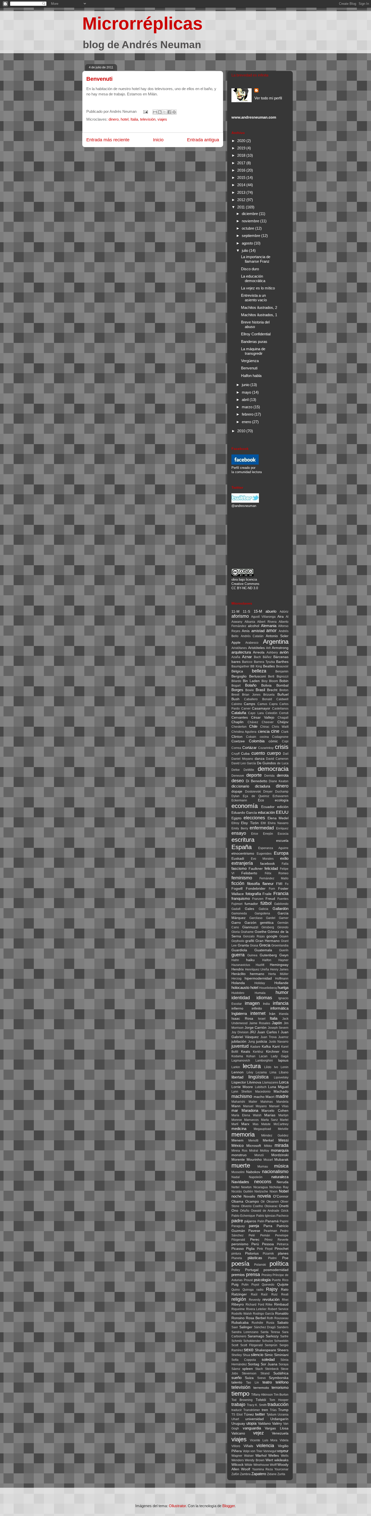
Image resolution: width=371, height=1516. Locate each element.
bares (236, 662)
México (237, 1145)
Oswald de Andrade (265, 1210)
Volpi (246, 1451)
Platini (272, 1258)
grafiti (249, 941)
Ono (234, 1210)
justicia (261, 1041)
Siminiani (281, 1355)
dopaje (236, 791)
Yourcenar (281, 1469)
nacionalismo (275, 1171)
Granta (243, 945)
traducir (236, 1410)
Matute (266, 1124)
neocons (262, 1181)
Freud (270, 899)
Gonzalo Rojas (253, 936)
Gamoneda (239, 913)
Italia (134, 119)
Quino (235, 1289)
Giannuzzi (250, 927)
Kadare (255, 1046)
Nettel (235, 1187)
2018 (241, 155)
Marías (269, 1115)
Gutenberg (268, 955)
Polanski (260, 1264)
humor (282, 992)
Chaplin (237, 722)
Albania (250, 622)
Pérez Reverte (276, 1239)
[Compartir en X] (164, 112)
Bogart (236, 685)
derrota (282, 775)
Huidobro (237, 993)
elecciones (254, 817)
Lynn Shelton (241, 1091)
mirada (281, 1145)
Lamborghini (264, 1060)
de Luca (282, 763)
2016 (241, 170)
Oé (263, 1201)
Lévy (250, 1072)
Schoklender (252, 1341)
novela (264, 1196)
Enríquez (282, 828)
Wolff (273, 1465)
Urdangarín (279, 1419)
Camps (249, 704)
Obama (237, 1201)
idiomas (264, 997)
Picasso (237, 1249)
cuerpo (274, 753)
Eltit (263, 823)
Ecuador (268, 807)
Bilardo (236, 681)
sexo (248, 1349)
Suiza (249, 1378)
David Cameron (277, 759)
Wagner (236, 1455)
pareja (254, 1226)
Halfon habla (251, 375)
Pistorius (252, 1253)
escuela (282, 841)
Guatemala (263, 950)
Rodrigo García (263, 1313)
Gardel (270, 918)
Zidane (272, 1474)
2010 (241, 431)
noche (236, 1196)
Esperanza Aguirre (273, 848)
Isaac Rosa (242, 1018)
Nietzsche (261, 1191)
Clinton (237, 737)
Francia (280, 893)
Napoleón (255, 1177)
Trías (273, 1410)
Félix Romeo (276, 873)
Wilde (248, 1465)
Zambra (245, 1474)
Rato (284, 1289)
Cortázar (249, 747)
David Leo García (243, 763)
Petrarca (282, 1244)
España (241, 847)
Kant (276, 1046)
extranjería (242, 863)
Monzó (259, 1155)
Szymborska (278, 1378)
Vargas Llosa (276, 1428)
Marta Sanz (269, 1120)
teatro (267, 1382)
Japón (277, 1023)
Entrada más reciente (107, 139)
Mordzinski (279, 1155)
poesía (240, 1263)
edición (282, 807)
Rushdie (257, 1322)
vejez (258, 1433)
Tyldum (271, 1414)
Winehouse (261, 1465)
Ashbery (272, 652)
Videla (284, 1440)
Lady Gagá (279, 1056)
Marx (245, 1124)
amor (271, 630)
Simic (268, 1355)
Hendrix (237, 969)
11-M (235, 611)
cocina (264, 737)
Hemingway (279, 965)
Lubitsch (261, 1087)
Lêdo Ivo (271, 1067)
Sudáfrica (280, 1373)
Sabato (282, 1322)
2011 (241, 207)
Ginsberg (267, 927)
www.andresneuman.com (253, 117)
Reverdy (254, 1300)
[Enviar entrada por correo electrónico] (145, 111)
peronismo (239, 1244)
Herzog (236, 978)
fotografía (253, 893)
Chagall (283, 717)
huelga (283, 987)
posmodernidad (275, 1270)
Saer (234, 1327)
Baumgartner (240, 666)
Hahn (235, 960)
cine (275, 731)
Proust (248, 1280)
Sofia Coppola (243, 1360)
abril (246, 399)
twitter (260, 1414)
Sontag (253, 1364)
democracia (273, 768)
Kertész (258, 1051)
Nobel (283, 1191)
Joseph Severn (278, 1028)
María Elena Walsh (246, 1115)
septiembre (251, 235)
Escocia (283, 833)
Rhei (285, 1300)
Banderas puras (254, 341)
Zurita (281, 1474)
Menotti (253, 1140)
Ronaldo (281, 1313)
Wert (269, 1460)
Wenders (237, 1460)
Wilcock (237, 1465)
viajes (162, 119)
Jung (251, 1041)
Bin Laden (251, 681)
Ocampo (252, 1201)
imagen (252, 1003)
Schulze (267, 1341)
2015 (241, 177)
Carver (246, 708)
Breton (283, 690)
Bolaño (250, 685)
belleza (259, 670)
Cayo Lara (255, 713)
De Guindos (266, 763)
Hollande (281, 983)
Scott (234, 1345)
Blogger (228, 1506)
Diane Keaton (278, 781)
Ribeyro (237, 1304)
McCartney (281, 1124)
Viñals (248, 1446)
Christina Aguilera (243, 732)
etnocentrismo (242, 853)
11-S (246, 611)
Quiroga (248, 1289)
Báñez (267, 657)
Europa (281, 853)
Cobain (251, 737)
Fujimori (237, 904)
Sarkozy (272, 1336)
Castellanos (280, 708)
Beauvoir (282, 666)
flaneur (268, 883)
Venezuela (280, 1433)
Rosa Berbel (256, 1318)
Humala (260, 993)
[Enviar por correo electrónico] (154, 112)
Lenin (284, 1067)
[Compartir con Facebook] (169, 112)
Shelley (236, 1355)
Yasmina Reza (262, 1469)
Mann (236, 1106)
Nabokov (253, 1172)
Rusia (270, 1322)
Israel (262, 1018)
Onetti (283, 1206)
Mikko (268, 1146)
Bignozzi (282, 676)
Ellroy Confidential (256, 334)
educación (266, 812)
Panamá (272, 1221)
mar (234, 1110)
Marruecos (251, 1120)
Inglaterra (239, 1013)
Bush (235, 699)
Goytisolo (237, 941)
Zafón (235, 1474)
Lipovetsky (281, 1077)
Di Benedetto (256, 781)
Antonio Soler (277, 636)
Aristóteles (256, 648)
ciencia (264, 731)
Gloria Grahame (242, 932)
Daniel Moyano (242, 759)
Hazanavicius (240, 965)
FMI (279, 884)
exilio (284, 858)
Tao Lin (252, 1382)
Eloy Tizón (249, 823)
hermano (257, 974)
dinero (114, 119)
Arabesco (251, 642)
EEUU (282, 812)
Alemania (268, 626)
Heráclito (238, 974)
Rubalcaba (240, 1322)
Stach (259, 1369)
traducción (278, 1404)
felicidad (271, 868)
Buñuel (282, 694)
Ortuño (244, 1210)
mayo (247, 392)
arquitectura (241, 652)
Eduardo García (244, 813)
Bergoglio (239, 676)
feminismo (241, 877)
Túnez (249, 1414)
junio (246, 385)
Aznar (247, 657)
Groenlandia (279, 945)
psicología (262, 1280)
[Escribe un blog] (159, 112)
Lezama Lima (266, 1072)
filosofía (253, 883)
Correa (236, 748)
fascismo (239, 868)
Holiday (259, 983)
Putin (245, 1284)
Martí (234, 1124)
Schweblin (281, 1341)
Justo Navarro (279, 1041)
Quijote (282, 1284)
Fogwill (237, 888)
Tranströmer (251, 1410)
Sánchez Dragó (265, 1327)
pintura (236, 1253)
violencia (265, 1445)
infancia (280, 1003)
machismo (241, 1096)
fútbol (266, 903)
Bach (257, 657)
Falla (285, 863)
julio (245, 250)
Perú (255, 1244)
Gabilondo (281, 904)
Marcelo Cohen (274, 1111)
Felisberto (249, 873)
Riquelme (238, 1309)
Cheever (268, 722)
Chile (253, 726)
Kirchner (272, 1051)
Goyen (283, 936)
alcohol (253, 626)
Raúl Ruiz (269, 1294)
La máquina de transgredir (253, 351)
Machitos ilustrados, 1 (259, 315)
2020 (241, 141)
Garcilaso (255, 918)
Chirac (264, 726)
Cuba (245, 753)
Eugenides (264, 853)
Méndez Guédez (275, 1135)
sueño (236, 1377)
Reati (284, 1294)
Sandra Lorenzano (244, 1332)
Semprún (271, 1345)
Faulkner (256, 869)
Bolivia (266, 685)
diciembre (250, 213)
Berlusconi (257, 676)
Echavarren (280, 796)
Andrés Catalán (252, 636)
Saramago (256, 1336)
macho (259, 1097)
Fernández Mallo (274, 878)
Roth (270, 1318)
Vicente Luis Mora (264, 1440)
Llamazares (270, 1082)
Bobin (283, 681)
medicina (238, 1128)
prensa (253, 1274)
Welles (273, 1455)
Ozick (284, 1210)
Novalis (249, 1196)
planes (283, 1253)
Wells (284, 1455)
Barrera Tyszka (264, 662)
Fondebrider (256, 888)
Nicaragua (260, 1187)
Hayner (283, 960)
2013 (241, 192)
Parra (267, 1226)
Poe (285, 1258)
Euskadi (237, 858)
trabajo (238, 1404)
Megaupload (262, 1129)
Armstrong (280, 648)
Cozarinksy (266, 748)
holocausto (240, 987)
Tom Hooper (278, 1400)
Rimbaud (281, 1304)
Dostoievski (253, 791)
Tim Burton (281, 1394)
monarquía (279, 1150)
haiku (250, 960)
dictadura (262, 786)
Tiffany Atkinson (262, 1394)
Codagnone (280, 737)
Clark (284, 732)
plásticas (255, 1258)
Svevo (261, 1378)
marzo (247, 407)
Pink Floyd (265, 1249)
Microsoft (253, 1146)
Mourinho (254, 1159)
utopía (251, 1423)
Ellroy (235, 823)
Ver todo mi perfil (268, 98)
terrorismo (280, 1387)
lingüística (258, 1076)
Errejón (268, 833)
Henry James (279, 969)
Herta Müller (278, 974)
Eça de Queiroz (256, 796)
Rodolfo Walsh (241, 1313)
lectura (252, 1066)
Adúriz (284, 611)
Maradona (250, 1110)
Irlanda (283, 1014)
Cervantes (239, 717)
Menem (237, 1140)
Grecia (264, 945)
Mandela (282, 1101)
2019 (241, 148)
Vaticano (238, 1433)
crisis (281, 746)
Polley (235, 1270)
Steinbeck (272, 1369)
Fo (286, 884)
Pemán (265, 1235)
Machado (281, 1091)
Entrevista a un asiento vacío (254, 297)
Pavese (254, 1231)
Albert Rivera (267, 622)
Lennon (237, 1072)
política (279, 1263)
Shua (246, 1355)
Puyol (255, 1284)
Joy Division (240, 1032)
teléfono (282, 1382)
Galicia (263, 909)
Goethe (261, 932)
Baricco (247, 662)
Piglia (250, 1249)
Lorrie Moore (242, 1087)
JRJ (253, 1032)
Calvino (236, 704)
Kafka (266, 1046)
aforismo (240, 616)
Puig (234, 1284)
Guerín (283, 950)
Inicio (158, 139)
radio (259, 1289)
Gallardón (280, 908)
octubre (248, 228)
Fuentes (282, 899)
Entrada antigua (203, 139)
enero (247, 422)
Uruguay (238, 1423)
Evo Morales (262, 858)
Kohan (250, 1056)
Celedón (271, 713)
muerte (240, 1165)
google (272, 936)
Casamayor (261, 708)
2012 (241, 200)
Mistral (253, 1150)
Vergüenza (250, 361)
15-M (258, 611)
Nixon (274, 1191)
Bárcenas (280, 657)
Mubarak (281, 1159)
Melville (283, 1129)
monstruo (239, 1155)
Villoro (235, 1446)
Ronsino (238, 1318)
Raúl (254, 1294)
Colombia (256, 741)
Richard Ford (255, 1304)
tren (265, 1410)
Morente (238, 1159)
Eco (261, 800)
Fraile (267, 894)
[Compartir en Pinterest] (174, 112)
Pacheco (282, 1215)
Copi (285, 741)
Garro (236, 923)
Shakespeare (265, 1350)
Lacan (263, 1056)
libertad (237, 1077)
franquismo (240, 898)
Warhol (261, 1455)
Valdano (264, 1423)
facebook (267, 863)
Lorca (283, 1082)
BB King (256, 666)
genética (267, 923)
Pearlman (270, 1231)
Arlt (268, 648)
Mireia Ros (239, 1150)
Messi (283, 1140)
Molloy (264, 1150)
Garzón (250, 923)
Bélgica (237, 671)
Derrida (269, 775)
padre (237, 1220)
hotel (124, 119)
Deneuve (237, 775)
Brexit (235, 694)
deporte (254, 775)
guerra (238, 954)
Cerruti (283, 713)
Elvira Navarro (278, 823)
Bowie (249, 690)
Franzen (257, 899)
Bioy (264, 681)
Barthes (282, 662)
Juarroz (283, 1037)
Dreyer (268, 791)
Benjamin (281, 671)
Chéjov (282, 722)
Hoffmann (281, 978)
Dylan (235, 796)
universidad (254, 1419)
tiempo (240, 1393)
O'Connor (280, 1196)
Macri (270, 1097)
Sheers (282, 1350)
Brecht (272, 690)
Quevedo (268, 1284)
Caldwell (282, 699)
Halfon (266, 960)
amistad (257, 631)
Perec (254, 1239)
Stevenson (249, 1373)
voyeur (282, 1451)
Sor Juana (269, 1364)
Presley (266, 1275)
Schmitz (236, 1341)
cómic (273, 741)
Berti (271, 676)
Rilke (269, 1304)
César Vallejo (262, 717)
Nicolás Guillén (242, 1191)
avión (284, 652)
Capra (273, 704)
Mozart (268, 1159)
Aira (280, 616)
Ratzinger (239, 1294)
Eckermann (239, 800)
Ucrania (283, 1414)
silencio (257, 1354)
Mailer (253, 1101)
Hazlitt (260, 965)
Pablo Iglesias (266, 1215)
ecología (281, 800)
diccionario (240, 786)
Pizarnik (268, 1253)
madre (282, 1096)
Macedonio (263, 1091)
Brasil (260, 690)
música (281, 1166)
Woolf (245, 1469)
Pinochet (281, 1249)
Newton (246, 1187)
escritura (242, 839)
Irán (272, 1014)
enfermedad (262, 827)
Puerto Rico (280, 1280)
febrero (248, 414)
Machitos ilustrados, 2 (259, 307)
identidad (240, 997)
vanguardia (252, 1428)
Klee (285, 1051)
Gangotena (262, 913)
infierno (237, 1008)
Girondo (282, 927)
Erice (254, 833)
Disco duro (250, 269)
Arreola (258, 652)
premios (238, 1275)
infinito (257, 1008)
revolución (270, 1299)
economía (244, 805)
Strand (265, 1373)
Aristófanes (239, 648)
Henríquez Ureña (257, 969)
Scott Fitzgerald (251, 1345)
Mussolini (238, 1172)
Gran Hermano (267, 941)
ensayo (238, 833)
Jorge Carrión (256, 1028)
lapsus (283, 1060)
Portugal (251, 1270)
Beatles (269, 666)
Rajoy (272, 1289)
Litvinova (254, 1082)
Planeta (236, 1258)
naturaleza (279, 1177)
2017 (241, 163)
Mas (255, 1124)
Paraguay (238, 1226)
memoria (243, 1134)
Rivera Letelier (256, 1309)
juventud (240, 1046)
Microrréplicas (142, 23)
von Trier (256, 1451)
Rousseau (281, 1318)
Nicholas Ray (278, 1187)
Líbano (283, 1072)
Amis (246, 631)
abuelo (271, 611)
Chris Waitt (280, 726)
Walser (249, 1455)
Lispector (238, 1082)
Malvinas (266, 1101)
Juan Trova (268, 1037)
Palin (260, 1221)
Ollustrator (177, 1506)
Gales (249, 909)
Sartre (284, 1336)
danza (259, 759)
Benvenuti (99, 79)
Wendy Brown (254, 1460)
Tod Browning (242, 1400)
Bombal (282, 685)
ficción (237, 883)
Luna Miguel (278, 1087)
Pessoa (268, 1244)
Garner (283, 918)
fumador (251, 904)
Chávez (253, 722)
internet (258, 1013)
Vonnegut (269, 1451)
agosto (248, 243)
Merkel (268, 1140)
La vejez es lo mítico (258, 288)
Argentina (275, 641)
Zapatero (258, 1474)
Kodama (237, 1056)
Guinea (252, 955)
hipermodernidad (258, 978)
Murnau (262, 1166)
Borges (237, 690)
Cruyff (235, 753)
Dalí (285, 753)
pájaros (250, 1221)
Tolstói (261, 1400)
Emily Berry (239, 828)
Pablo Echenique (243, 1215)
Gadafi (236, 909)
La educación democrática (253, 278)
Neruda (282, 1182)
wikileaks (281, 1460)
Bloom (273, 681)
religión (238, 1299)
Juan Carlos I (268, 1032)
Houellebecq (268, 988)
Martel (284, 1120)
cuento (258, 753)
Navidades (240, 1182)
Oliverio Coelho (252, 1206)
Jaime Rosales (259, 1023)
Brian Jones (251, 694)
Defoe (235, 770)
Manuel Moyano (255, 1106)
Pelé (252, 1235)
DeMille (249, 770)
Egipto (236, 818)
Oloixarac (271, 1206)
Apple (236, 642)
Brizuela (269, 694)
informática (279, 1008)
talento (236, 1382)
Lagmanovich (240, 1060)
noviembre (251, 221)
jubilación (238, 1041)
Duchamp (281, 791)
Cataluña (238, 713)
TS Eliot (237, 1414)
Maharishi (238, 1101)
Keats (245, 1051)
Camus (262, 704)
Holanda (238, 983)
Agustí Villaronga (263, 616)
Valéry (277, 1423)
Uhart (235, 1419)
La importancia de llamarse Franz (255, 259)
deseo (237, 780)
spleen (247, 1369)
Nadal (235, 1177)
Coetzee (238, 741)
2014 (241, 185)
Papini (284, 1221)
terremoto (261, 1388)
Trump (283, 1410)
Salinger (245, 1327)
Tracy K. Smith (257, 1405)
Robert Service (278, 1309)
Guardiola (239, 950)
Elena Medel (278, 818)
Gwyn (283, 955)
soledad (268, 1359)
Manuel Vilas (278, 1106)
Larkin (235, 1067)
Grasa (254, 945)
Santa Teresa (270, 1332)
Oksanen (273, 1201)
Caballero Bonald (258, 699)
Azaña (235, 657)
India (266, 1004)
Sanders (282, 1327)
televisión (147, 119)
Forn (272, 888)
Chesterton (239, 726)
